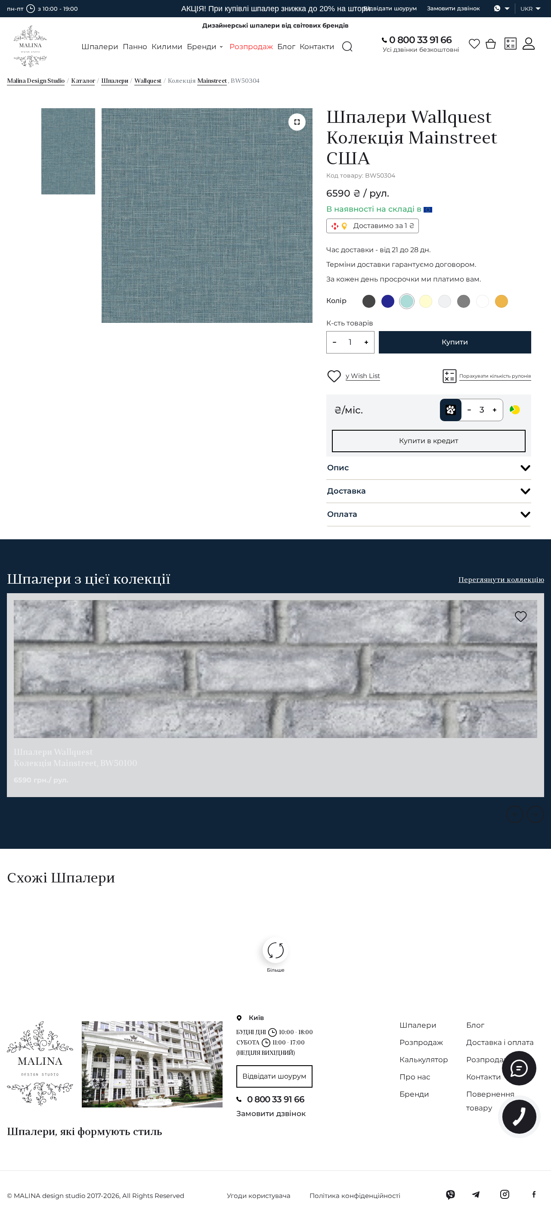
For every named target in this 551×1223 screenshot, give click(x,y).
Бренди (414, 1094)
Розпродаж (251, 46)
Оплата (342, 514)
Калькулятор (423, 1059)
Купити (455, 342)
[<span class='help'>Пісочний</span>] (501, 301)
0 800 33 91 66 (420, 40)
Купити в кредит (428, 441)
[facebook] (533, 1194)
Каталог (83, 81)
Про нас (414, 1077)
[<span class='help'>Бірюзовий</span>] (406, 301)
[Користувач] (528, 43)
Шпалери (99, 46)
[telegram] (476, 1194)
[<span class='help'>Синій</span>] (387, 301)
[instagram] (504, 1194)
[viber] (450, 1194)
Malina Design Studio (36, 81)
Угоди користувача (259, 1196)
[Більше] (275, 950)
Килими (167, 46)
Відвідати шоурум (390, 8)
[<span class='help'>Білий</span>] (482, 301)
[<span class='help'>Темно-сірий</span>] (368, 301)
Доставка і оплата (500, 1042)
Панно (135, 46)
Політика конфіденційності (355, 1196)
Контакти (317, 46)
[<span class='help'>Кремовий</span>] (425, 301)
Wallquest (147, 81)
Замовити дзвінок (453, 8)
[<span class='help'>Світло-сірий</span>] (444, 301)
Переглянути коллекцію (501, 580)
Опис (338, 467)
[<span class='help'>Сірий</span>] (463, 301)
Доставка (346, 491)
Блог (286, 46)
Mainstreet (212, 81)
